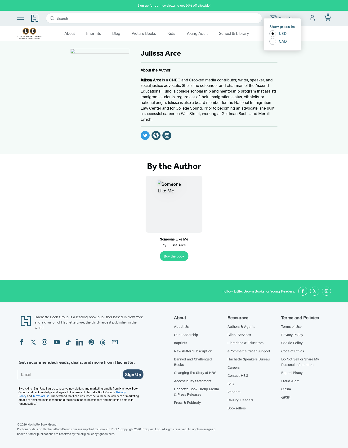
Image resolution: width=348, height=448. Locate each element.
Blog (116, 33)
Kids (171, 33)
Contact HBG (238, 375)
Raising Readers (240, 399)
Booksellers (237, 407)
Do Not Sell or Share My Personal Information (300, 361)
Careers (234, 367)
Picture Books (144, 33)
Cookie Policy (292, 342)
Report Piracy (292, 372)
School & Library (234, 33)
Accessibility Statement (192, 380)
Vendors (234, 391)
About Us (181, 326)
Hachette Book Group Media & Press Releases (196, 391)
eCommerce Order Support (249, 350)
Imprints (93, 33)
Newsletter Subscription (193, 350)
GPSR (285, 397)
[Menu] (20, 18)
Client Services (239, 334)
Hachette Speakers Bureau (249, 358)
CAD (283, 41)
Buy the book (174, 255)
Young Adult (197, 33)
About (69, 33)
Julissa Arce (176, 244)
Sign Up (133, 374)
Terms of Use (291, 326)
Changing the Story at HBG (195, 372)
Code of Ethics (292, 350)
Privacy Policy (292, 334)
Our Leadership (186, 334)
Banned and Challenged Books (193, 361)
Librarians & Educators (245, 342)
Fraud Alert (290, 380)
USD (283, 33)
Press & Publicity (187, 402)
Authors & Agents (241, 326)
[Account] (312, 18)
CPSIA (286, 388)
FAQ (231, 383)
